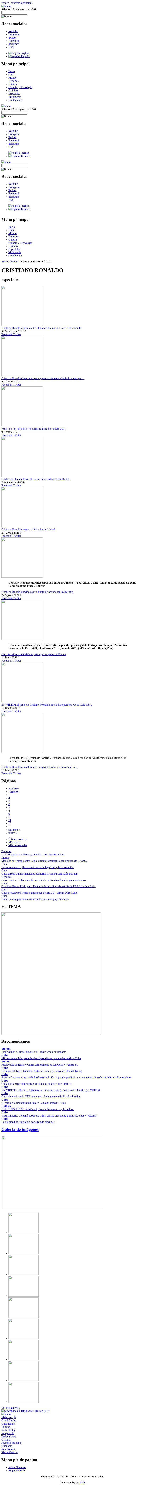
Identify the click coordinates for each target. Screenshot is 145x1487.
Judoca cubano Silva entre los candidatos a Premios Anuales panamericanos (43, 879)
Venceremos (8, 1449)
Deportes (13, 80)
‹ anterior (13, 791)
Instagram (13, 34)
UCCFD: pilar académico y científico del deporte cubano (33, 854)
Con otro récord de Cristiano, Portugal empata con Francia (33, 654)
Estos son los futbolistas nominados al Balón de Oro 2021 (33, 428)
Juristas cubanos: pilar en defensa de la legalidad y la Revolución (37, 867)
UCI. (83, 1482)
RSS (11, 47)
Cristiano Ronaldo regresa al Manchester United (28, 529)
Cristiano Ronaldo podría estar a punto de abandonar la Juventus (37, 591)
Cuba (11, 74)
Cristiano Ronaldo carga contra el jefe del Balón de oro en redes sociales (41, 327)
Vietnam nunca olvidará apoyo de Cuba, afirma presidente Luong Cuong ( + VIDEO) (49, 1115)
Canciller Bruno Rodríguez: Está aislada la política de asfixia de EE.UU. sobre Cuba (48, 886)
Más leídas (14, 842)
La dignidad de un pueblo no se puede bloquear (27, 1121)
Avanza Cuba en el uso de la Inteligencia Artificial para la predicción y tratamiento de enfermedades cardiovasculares (66, 1077)
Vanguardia (7, 1433)
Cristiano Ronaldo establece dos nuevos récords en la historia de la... (39, 767)
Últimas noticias (17, 838)
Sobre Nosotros (17, 1467)
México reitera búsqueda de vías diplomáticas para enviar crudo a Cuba (41, 1058)
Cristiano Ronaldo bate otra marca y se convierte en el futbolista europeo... (42, 378)
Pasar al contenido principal (16, 2)
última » (13, 832)
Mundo (12, 77)
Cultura (12, 84)
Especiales (14, 93)
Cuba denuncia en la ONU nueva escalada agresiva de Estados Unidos (40, 1096)
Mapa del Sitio (16, 1470)
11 (9, 820)
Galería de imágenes (20, 1129)
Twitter (12, 37)
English (24, 53)
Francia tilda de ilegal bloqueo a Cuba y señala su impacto (33, 1051)
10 (9, 817)
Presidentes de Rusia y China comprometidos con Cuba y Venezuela (39, 1064)
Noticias (14, 261)
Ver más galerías (10, 1407)
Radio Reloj (8, 1430)
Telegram (13, 43)
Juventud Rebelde (11, 1442)
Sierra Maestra (9, 1452)
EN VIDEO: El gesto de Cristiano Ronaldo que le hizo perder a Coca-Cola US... (46, 704)
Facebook (13, 40)
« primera (13, 788)
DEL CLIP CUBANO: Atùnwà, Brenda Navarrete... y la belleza (37, 1109)
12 (9, 823)
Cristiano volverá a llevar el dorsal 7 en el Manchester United (35, 479)
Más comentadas (17, 845)
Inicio (11, 71)
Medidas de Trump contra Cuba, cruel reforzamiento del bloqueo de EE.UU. (44, 860)
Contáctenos (15, 99)
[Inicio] (6, 6)
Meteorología (8, 1417)
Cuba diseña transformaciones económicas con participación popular (39, 873)
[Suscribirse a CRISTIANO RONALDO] (25, 1410)
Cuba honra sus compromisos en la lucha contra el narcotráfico (36, 1083)
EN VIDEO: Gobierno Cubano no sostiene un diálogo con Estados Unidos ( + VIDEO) (50, 1090)
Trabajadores (8, 1436)
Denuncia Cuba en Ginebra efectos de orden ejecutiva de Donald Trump (41, 1071)
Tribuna (5, 1426)
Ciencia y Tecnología (20, 87)
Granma (5, 1439)
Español (25, 56)
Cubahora (6, 1445)
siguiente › (14, 829)
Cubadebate (8, 1423)
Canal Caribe (8, 1420)
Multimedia (14, 96)
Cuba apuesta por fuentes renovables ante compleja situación (35, 899)
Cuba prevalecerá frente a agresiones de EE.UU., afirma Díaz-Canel (39, 892)
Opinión (13, 90)
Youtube (13, 31)
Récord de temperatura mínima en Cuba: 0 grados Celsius (33, 1102)
